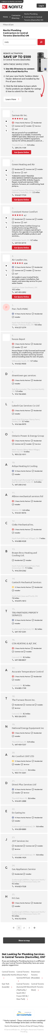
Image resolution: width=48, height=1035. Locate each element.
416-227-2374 (20, 327)
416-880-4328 (20, 541)
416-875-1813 (20, 601)
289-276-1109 (20, 148)
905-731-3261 (20, 773)
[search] (41, 42)
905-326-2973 (20, 716)
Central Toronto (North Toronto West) (37, 987)
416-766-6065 (20, 394)
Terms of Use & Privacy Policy (32, 1026)
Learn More (11, 99)
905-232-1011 (20, 454)
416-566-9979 (20, 424)
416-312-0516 (20, 918)
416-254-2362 (20, 570)
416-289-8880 (20, 829)
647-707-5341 (20, 632)
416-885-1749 (20, 688)
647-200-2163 (20, 484)
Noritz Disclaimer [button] (12, 1026)
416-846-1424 (20, 857)
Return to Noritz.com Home (11, 2)
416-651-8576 (20, 513)
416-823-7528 (20, 886)
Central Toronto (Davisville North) (9, 973)
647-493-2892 (20, 292)
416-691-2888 (20, 801)
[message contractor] (6, 121)
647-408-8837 (20, 660)
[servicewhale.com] (24, 1013)
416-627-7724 (20, 195)
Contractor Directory (16, 16)
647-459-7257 (20, 744)
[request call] (6, 126)
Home (5, 17)
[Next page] (34, 927)
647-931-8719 (20, 243)
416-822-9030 (20, 363)
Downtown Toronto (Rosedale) (35, 974)
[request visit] (6, 130)
